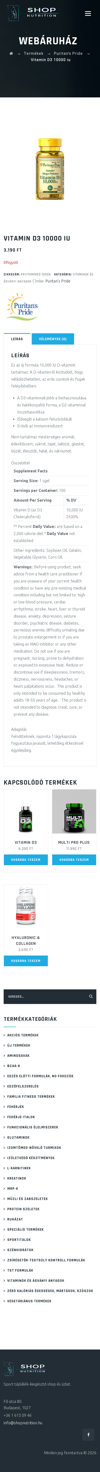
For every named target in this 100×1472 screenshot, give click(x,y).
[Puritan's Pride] (22, 307)
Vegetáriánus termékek (29, 1301)
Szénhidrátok (20, 1250)
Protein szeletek (23, 1209)
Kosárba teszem (26, 860)
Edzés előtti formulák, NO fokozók (40, 1076)
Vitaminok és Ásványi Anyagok (35, 1280)
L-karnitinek (19, 1168)
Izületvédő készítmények (31, 1158)
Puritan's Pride (57, 281)
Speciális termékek (25, 1229)
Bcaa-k (13, 1066)
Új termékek (18, 1045)
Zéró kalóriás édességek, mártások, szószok (50, 1291)
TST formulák (20, 1270)
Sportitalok (19, 1240)
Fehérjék (15, 1107)
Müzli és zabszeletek (27, 1199)
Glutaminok (18, 1137)
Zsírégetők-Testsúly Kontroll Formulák (46, 1260)
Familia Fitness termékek (31, 1096)
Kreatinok (16, 1178)
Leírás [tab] (17, 339)
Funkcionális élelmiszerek (32, 1127)
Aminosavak (18, 1055)
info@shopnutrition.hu (23, 1423)
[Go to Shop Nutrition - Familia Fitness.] (11, 53)
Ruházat (15, 1219)
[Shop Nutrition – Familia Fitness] (34, 13)
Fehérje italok (21, 1117)
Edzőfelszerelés (23, 1086)
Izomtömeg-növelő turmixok (34, 1147)
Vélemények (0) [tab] (53, 339)
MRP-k (12, 1188)
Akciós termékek (23, 1035)
